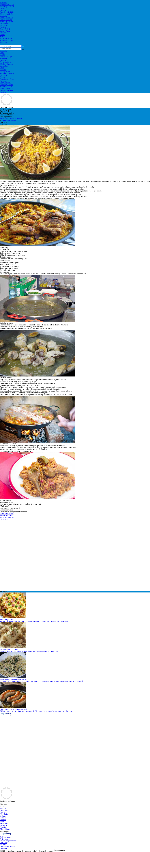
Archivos (3, 845)
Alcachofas (4, 814)
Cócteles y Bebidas (7, 12)
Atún (2, 822)
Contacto (3, 848)
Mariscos (3, 25)
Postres (2, 35)
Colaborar (3, 843)
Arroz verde (4, 519)
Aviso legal (4, 839)
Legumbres (4, 23)
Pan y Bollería (5, 29)
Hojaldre (3, 816)
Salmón (3, 827)
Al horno (3, 3)
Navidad (3, 27)
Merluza (3, 808)
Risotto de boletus (6, 515)
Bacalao (3, 820)
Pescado (3, 33)
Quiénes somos (5, 837)
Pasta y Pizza (5, 31)
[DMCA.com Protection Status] (59, 851)
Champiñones (5, 829)
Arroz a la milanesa (7, 517)
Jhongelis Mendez (9, 120)
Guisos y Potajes (6, 20)
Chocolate (4, 810)
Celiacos (3, 10)
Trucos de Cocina (6, 40)
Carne (2, 8)
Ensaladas (3, 16)
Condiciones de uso (7, 846)
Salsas (2, 37)
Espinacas (3, 825)
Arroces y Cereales (7, 7)
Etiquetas (3, 805)
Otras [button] (2, 68)
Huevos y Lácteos (6, 22)
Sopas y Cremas (6, 38)
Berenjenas (4, 823)
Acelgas (3, 812)
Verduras (3, 42)
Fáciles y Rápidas (6, 18)
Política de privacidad (8, 841)
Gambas (3, 818)
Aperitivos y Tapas (7, 5)
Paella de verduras (6, 514)
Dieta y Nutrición (6, 14)
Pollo (2, 807)
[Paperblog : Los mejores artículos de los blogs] (6, 715)
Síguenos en (4, 831)
